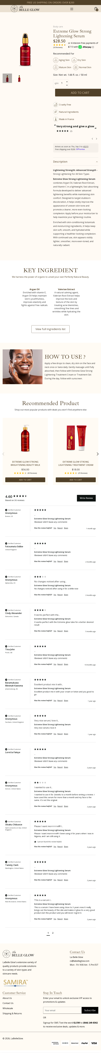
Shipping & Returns (12, 1013)
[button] (48, 933)
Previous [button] (3, 454)
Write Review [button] (86, 498)
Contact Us (8, 1003)
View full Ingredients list (50, 329)
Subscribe (90, 1010)
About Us (7, 998)
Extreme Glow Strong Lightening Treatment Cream (75, 463)
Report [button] (60, 528)
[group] (19, 496)
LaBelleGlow (17, 1038)
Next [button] (97, 454)
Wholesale (8, 1008)
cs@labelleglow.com (79, 960)
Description (60, 161)
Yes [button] (55, 528)
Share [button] (66, 528)
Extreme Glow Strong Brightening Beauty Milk (25, 463)
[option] (25, 454)
